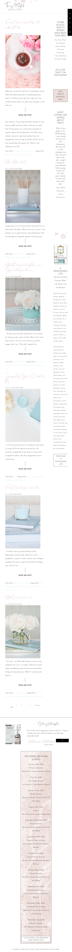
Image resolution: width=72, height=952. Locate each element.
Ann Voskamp (60, 56)
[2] (14, 745)
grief (14, 480)
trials (28, 154)
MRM (41, 949)
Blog (15, 151)
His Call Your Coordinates (26, 151)
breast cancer (31, 476)
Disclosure (55, 949)
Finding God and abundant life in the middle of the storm (22, 27)
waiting (20, 257)
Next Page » (38, 705)
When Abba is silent (15, 164)
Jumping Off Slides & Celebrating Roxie (25, 381)
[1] (12, 745)
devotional (8, 365)
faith (37, 254)
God (18, 365)
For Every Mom (60, 40)
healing (19, 480)
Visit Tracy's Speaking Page (60, 95)
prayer (32, 365)
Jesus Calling (60, 46)
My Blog (19, 5)
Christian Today (60, 59)
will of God (27, 257)
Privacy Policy (48, 744)
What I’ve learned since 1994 (19, 599)
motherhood (9, 257)
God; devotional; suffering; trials (15, 154)
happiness (36, 696)
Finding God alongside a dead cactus (22, 489)
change (18, 696)
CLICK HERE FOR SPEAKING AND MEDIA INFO (36, 939)
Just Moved (60, 43)
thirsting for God (37, 586)
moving (29, 586)
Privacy (47, 949)
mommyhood (24, 365)
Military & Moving (24, 583)
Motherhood (22, 254)
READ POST (25, 115)
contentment (40, 362)
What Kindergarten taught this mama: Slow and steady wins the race (23, 269)
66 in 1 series (18, 693)
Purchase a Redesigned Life (61, 460)
